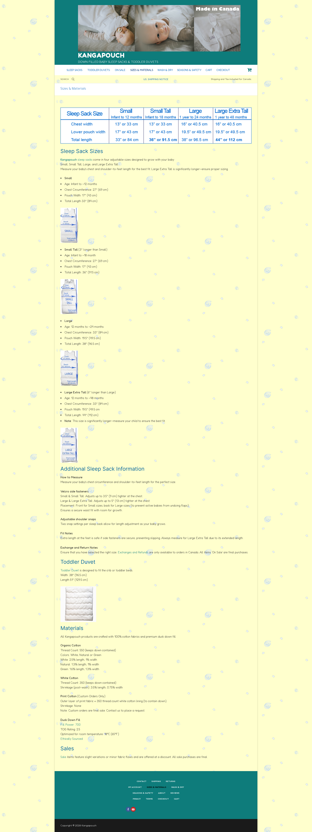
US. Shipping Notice (156, 79)
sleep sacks (76, 159)
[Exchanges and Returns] (148, 552)
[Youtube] (133, 809)
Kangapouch (101, 55)
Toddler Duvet (69, 570)
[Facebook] (128, 809)
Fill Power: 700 (70, 724)
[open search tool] (73, 79)
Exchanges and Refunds (133, 552)
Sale (63, 757)
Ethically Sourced (71, 738)
